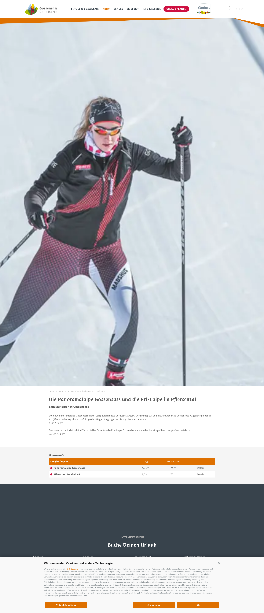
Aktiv (106, 8)
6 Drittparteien (73, 569)
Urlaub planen (176, 8)
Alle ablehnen (154, 605)
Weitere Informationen (66, 605)
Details (200, 467)
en (242, 9)
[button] (219, 563)
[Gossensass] (41, 9)
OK (198, 605)
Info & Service (152, 8)
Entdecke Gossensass (85, 8)
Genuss (118, 8)
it (237, 9)
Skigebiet (133, 8)
